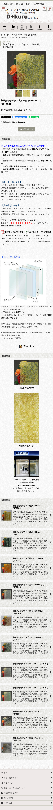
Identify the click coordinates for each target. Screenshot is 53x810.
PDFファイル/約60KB (14, 232)
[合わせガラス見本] (26, 70)
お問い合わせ (18, 110)
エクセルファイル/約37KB (40, 232)
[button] (3, 9)
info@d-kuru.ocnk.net (11, 226)
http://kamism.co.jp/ (27, 485)
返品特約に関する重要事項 (14, 122)
